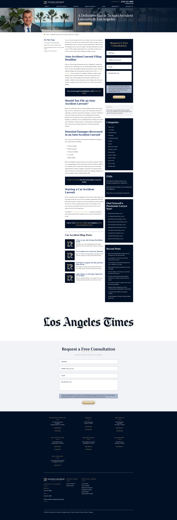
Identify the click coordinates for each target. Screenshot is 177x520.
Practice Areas (61, 6)
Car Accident (111, 129)
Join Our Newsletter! (54, 499)
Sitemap (91, 512)
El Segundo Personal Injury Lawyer (116, 233)
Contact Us (129, 6)
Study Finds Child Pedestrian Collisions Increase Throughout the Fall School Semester (118, 254)
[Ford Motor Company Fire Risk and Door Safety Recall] (70, 267)
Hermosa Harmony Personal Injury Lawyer (117, 221)
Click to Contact (73, 180)
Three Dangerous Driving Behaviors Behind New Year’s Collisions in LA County (119, 263)
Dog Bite (110, 141)
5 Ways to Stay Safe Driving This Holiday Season (89, 241)
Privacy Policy (70, 485)
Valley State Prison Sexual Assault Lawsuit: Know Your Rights (119, 268)
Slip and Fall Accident (87, 493)
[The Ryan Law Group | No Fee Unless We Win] (54, 2)
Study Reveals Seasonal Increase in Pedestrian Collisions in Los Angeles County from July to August (118, 278)
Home (44, 34)
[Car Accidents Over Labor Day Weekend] (70, 255)
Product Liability (111, 157)
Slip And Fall (111, 160)
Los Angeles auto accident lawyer (80, 211)
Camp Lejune (111, 127)
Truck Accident (111, 163)
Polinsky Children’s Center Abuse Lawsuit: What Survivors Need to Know (119, 272)
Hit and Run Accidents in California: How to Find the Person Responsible (119, 283)
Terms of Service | (76, 512)
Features (110, 143)
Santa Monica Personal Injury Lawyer (116, 230)
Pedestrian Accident (112, 149)
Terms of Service (71, 483)
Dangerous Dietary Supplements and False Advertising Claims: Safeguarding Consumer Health (119, 288)
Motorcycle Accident (112, 146)
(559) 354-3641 (88, 426)
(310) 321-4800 (127, 2)
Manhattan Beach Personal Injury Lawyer (117, 227)
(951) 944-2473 (119, 446)
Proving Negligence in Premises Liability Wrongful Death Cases (119, 297)
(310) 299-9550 (57, 428)
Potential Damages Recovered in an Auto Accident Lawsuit (54, 48)
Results (76, 6)
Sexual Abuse (85, 491)
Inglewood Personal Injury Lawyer (115, 238)
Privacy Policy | (85, 512)
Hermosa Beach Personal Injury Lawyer (117, 224)
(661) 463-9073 (88, 446)
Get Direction (57, 430)
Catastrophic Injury (112, 132)
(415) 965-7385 (57, 446)
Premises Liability (112, 155)
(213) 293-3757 (57, 465)
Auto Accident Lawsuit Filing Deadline (51, 42)
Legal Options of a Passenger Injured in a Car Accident (89, 275)
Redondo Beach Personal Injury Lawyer (117, 219)
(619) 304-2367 (119, 428)
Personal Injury (111, 152)
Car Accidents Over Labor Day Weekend (89, 251)
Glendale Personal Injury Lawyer (115, 235)
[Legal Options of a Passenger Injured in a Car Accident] (70, 278)
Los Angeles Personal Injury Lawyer (116, 216)
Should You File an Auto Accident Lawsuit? (52, 45)
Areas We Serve (90, 6)
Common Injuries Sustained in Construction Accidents (117, 292)
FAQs (103, 6)
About (47, 6)
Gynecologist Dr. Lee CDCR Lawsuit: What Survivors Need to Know (118, 258)
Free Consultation (85, 23)
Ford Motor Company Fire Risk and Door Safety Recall (89, 263)
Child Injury (110, 135)
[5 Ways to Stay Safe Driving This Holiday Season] (70, 244)
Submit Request (119, 97)
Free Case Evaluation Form (89, 224)
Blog (47, 34)
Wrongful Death (111, 166)
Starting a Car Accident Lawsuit (50, 51)
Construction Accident (113, 138)
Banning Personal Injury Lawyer (115, 213)
